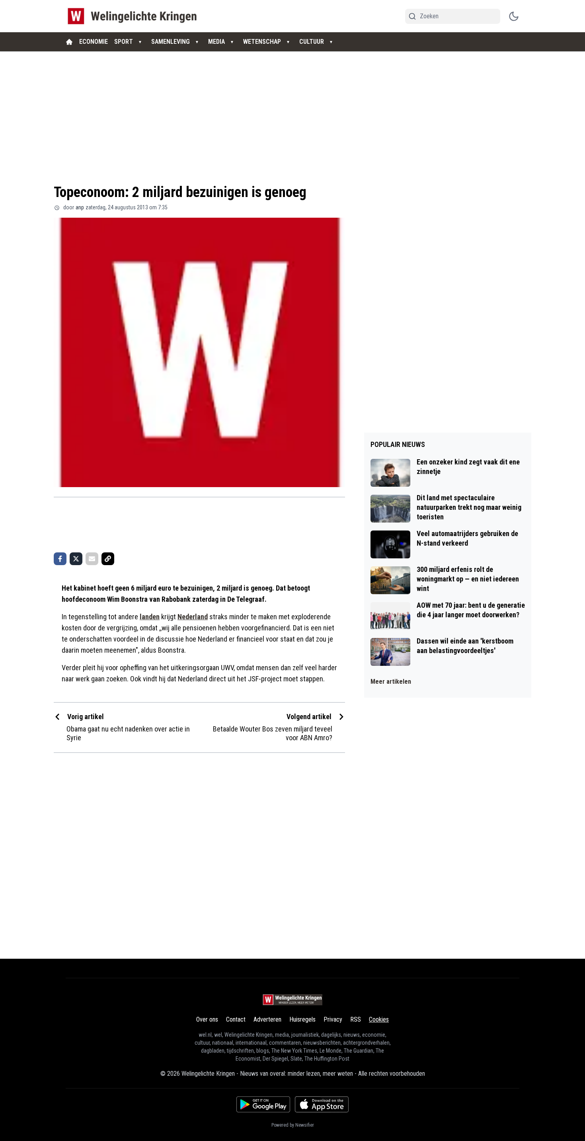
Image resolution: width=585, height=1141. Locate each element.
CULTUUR (311, 41)
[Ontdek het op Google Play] (263, 1104)
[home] (69, 41)
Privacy (333, 1019)
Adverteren (267, 1019)
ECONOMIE (93, 41)
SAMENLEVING (170, 41)
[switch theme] (513, 16)
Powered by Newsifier (292, 1125)
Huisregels (302, 1019)
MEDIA (216, 41)
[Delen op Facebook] (60, 558)
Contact (236, 1019)
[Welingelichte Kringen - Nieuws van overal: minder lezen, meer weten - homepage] (134, 16)
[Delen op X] (76, 558)
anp (80, 207)
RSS (355, 1019)
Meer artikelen (390, 681)
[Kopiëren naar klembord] (107, 558)
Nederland (192, 616)
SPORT (123, 41)
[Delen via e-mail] (92, 558)
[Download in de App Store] (322, 1104)
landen (150, 616)
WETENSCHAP (262, 41)
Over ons (207, 1019)
